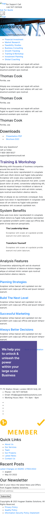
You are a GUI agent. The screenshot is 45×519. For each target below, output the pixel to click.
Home (8, 32)
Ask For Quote (6, 10)
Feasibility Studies (13, 45)
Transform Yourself (16, 243)
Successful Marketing (15, 313)
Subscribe (5, 496)
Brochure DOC (12, 139)
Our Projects (10, 453)
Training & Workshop (14, 54)
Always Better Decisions (16, 329)
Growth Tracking (12, 51)
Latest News (10, 455)
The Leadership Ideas (17, 228)
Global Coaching (12, 59)
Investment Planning (14, 56)
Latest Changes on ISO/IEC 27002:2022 (18, 469)
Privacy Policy (11, 507)
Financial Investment (14, 39)
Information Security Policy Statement (22, 513)
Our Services (10, 447)
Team (7, 450)
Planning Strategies (13, 282)
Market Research (12, 42)
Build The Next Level (14, 298)
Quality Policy (11, 510)
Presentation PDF (14, 136)
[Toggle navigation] (7, 2)
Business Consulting (14, 48)
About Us (9, 444)
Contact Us (10, 458)
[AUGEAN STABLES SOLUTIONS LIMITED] (3, 3)
